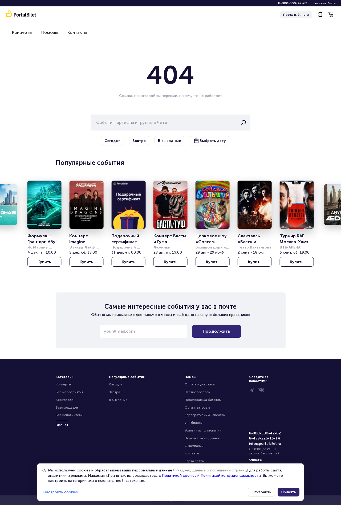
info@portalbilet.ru (265, 443)
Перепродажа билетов (203, 400)
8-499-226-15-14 (264, 438)
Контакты (77, 32)
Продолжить (216, 331)
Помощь (49, 32)
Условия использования (203, 430)
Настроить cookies (60, 492)
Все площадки (67, 407)
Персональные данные (202, 438)
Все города (65, 400)
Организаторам (197, 407)
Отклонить (261, 492)
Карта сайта (194, 461)
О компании (194, 446)
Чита (332, 3)
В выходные (118, 400)
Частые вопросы (197, 392)
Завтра (114, 392)
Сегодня (115, 384)
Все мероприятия (69, 392)
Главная (320, 3)
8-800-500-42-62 (292, 3)
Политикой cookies (179, 475)
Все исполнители (69, 415)
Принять (288, 492)
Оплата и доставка (200, 384)
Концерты (22, 32)
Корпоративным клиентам (205, 415)
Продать (296, 15)
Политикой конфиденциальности (231, 475)
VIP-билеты (193, 423)
